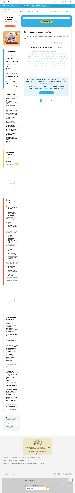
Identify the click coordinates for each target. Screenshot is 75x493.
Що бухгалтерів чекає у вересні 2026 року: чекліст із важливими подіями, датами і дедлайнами (11, 128)
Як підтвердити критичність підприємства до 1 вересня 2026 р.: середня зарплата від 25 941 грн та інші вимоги (11, 137)
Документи (9, 5)
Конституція (9, 55)
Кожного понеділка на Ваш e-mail (12, 160)
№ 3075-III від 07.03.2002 (35, 54)
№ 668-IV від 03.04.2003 (48, 58)
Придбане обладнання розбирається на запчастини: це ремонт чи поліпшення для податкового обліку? (12, 120)
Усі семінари (13, 409)
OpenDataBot (9, 427)
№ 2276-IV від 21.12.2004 (35, 74)
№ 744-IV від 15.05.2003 (53, 60)
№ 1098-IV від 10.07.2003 (42, 63)
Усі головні (14, 144)
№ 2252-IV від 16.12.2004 (53, 72)
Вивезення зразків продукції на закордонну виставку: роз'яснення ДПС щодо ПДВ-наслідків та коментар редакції (12, 102)
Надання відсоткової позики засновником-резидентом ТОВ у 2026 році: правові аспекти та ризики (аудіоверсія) (13, 254)
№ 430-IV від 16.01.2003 (58, 54)
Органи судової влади (11, 73)
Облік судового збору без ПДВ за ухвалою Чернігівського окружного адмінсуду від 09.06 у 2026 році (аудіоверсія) (12, 210)
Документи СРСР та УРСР (11, 82)
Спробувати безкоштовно (12, 2)
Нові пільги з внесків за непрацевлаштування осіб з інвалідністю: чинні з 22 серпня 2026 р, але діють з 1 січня (12, 111)
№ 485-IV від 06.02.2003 (42, 56)
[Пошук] (16, 424)
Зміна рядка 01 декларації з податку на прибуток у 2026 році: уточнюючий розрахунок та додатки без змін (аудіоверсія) (12, 271)
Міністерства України (11, 71)
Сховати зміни (58, 43)
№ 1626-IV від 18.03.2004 (48, 65)
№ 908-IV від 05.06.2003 (58, 61)
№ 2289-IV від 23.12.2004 (58, 74)
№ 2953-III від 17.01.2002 (53, 53)
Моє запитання (10, 26)
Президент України (11, 64)
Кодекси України (10, 58)
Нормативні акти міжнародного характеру (10, 78)
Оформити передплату (28, 2)
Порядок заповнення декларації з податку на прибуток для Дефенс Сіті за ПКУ (13, 239)
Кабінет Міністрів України (10, 67)
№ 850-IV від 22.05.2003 (35, 61)
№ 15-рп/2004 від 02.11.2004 (47, 70)
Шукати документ (46, 21)
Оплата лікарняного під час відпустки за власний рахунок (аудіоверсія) (12, 225)
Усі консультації (12, 283)
